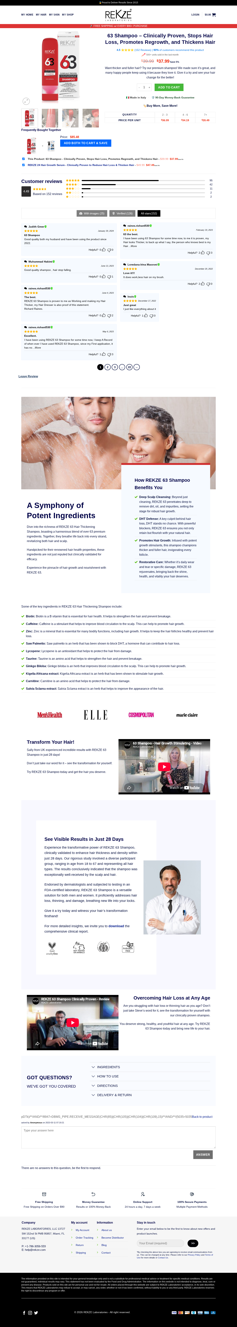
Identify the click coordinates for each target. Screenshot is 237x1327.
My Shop (68, 14)
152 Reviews (142, 49)
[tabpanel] (67, 510)
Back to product (202, 1116)
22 (129, 367)
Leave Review (28, 376)
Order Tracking (84, 1237)
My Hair (41, 14)
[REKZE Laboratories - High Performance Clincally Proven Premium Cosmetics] (118, 15)
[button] (195, 14)
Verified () (124, 213)
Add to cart (169, 87)
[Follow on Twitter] (36, 1313)
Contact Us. (163, 1258)
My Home (27, 14)
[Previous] (27, 67)
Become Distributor (112, 1237)
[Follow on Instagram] (30, 1313)
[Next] (92, 67)
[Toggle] (93, 1068)
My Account (82, 1230)
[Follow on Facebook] (24, 1313)
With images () (93, 213)
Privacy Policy (194, 1255)
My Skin (54, 14)
